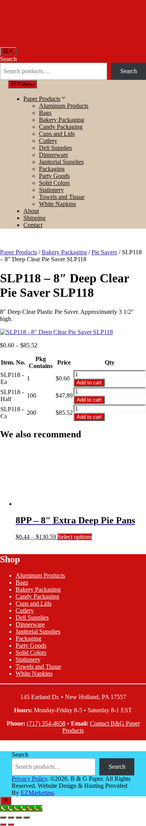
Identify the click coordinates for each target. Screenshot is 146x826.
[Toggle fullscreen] (11, 817)
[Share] (19, 817)
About (31, 211)
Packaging (52, 169)
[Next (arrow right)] (11, 824)
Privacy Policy (29, 778)
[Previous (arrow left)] (3, 824)
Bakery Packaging (61, 119)
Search (8, 59)
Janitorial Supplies (61, 162)
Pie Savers (104, 252)
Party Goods (54, 176)
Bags (45, 112)
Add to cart (89, 383)
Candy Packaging (61, 126)
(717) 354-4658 (46, 723)
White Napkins (57, 204)
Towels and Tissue (61, 197)
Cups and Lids (57, 133)
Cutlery (48, 140)
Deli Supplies (55, 147)
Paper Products (41, 98)
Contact (32, 225)
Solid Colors (54, 183)
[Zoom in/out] (3, 817)
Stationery (51, 190)
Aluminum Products (63, 105)
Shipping (34, 218)
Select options (75, 537)
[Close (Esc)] (26, 817)
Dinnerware (53, 154)
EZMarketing (37, 792)
